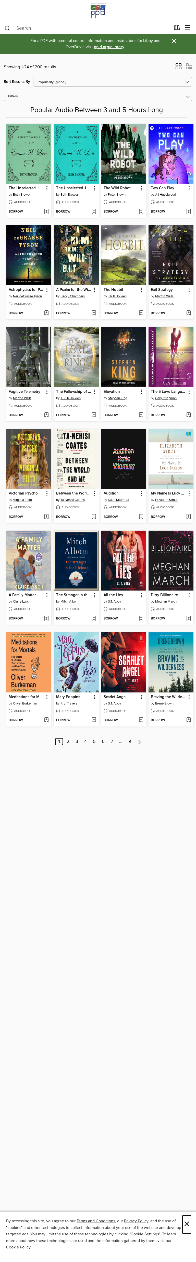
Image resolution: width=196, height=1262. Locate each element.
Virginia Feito (22, 500)
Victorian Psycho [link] (23, 493)
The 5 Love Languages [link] (168, 392)
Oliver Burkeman (25, 703)
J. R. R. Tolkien (70, 398)
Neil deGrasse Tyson (27, 296)
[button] (178, 67)
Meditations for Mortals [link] (26, 697)
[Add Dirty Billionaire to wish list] (188, 618)
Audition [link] (111, 493)
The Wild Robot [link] (117, 188)
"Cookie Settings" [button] (144, 1234)
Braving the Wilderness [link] (168, 697)
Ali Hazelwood (165, 195)
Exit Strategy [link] (162, 290)
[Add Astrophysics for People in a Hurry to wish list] (46, 313)
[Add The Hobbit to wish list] (141, 313)
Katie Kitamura (118, 500)
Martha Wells (164, 296)
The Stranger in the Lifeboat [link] (74, 595)
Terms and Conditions (96, 1221)
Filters (13, 96)
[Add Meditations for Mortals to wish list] (46, 720)
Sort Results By (17, 81)
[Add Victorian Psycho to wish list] (46, 517)
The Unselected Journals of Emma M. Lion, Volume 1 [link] (26, 188)
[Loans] (177, 29)
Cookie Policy (18, 1247)
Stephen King (117, 398)
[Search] (7, 28)
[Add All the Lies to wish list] (141, 618)
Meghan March (166, 602)
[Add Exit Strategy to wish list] (188, 313)
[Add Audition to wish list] (141, 517)
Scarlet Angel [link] (115, 697)
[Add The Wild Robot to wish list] (141, 211)
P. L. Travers (68, 703)
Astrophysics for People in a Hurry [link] (26, 290)
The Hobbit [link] (113, 290)
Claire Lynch (21, 602)
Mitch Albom (69, 602)
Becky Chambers (72, 296)
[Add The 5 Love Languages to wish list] (188, 415)
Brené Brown (164, 703)
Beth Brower (22, 195)
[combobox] (87, 28)
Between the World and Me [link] (74, 493)
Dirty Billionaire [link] (164, 595)
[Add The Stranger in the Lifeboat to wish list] (94, 618)
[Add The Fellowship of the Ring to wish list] (94, 415)
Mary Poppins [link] (68, 697)
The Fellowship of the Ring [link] (74, 392)
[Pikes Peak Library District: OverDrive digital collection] (98, 11)
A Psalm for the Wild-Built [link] (74, 290)
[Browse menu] (187, 27)
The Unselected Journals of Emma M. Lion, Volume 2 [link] (74, 188)
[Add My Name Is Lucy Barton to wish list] (188, 517)
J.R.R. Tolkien (117, 296)
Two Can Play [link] (162, 188)
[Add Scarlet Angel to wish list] (141, 720)
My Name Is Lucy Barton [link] (168, 493)
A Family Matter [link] (22, 595)
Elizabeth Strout (166, 500)
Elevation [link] (112, 392)
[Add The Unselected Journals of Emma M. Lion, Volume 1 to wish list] (46, 211)
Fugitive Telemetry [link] (24, 392)
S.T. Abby (114, 602)
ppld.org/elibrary (109, 47)
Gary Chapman (166, 398)
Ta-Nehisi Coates (72, 500)
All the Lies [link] (113, 595)
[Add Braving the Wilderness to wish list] (188, 720)
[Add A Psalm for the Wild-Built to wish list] (94, 313)
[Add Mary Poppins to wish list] (94, 720)
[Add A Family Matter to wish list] (46, 618)
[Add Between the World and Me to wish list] (94, 517)
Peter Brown (117, 195)
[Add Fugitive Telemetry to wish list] (46, 415)
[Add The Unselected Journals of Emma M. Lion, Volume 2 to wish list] (94, 211)
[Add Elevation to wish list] (141, 415)
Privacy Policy (136, 1221)
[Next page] (140, 742)
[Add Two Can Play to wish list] (188, 211)
